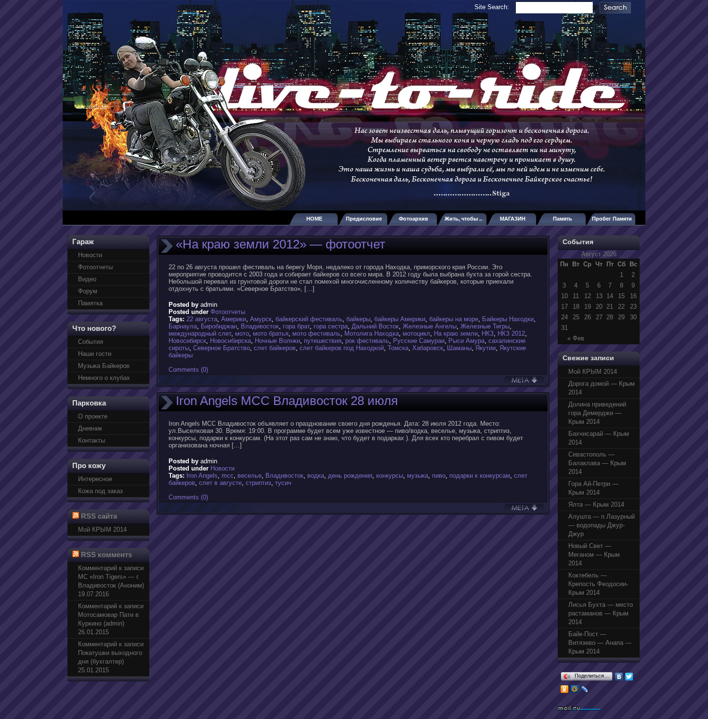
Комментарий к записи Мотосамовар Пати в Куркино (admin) (111, 614)
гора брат (296, 326)
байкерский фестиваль (308, 319)
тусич (283, 482)
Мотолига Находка (371, 333)
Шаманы (459, 348)
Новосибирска (230, 340)
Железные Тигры (485, 326)
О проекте (92, 416)
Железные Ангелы (430, 326)
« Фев (575, 338)
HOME (314, 219)
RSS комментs (106, 554)
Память (562, 219)
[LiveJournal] (585, 689)
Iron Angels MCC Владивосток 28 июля (287, 400)
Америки (233, 319)
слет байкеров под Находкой (342, 348)
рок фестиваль (367, 340)
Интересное (95, 479)
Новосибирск (187, 340)
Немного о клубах (104, 377)
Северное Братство (221, 348)
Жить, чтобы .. (463, 219)
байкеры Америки (399, 319)
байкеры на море (453, 319)
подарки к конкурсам (479, 475)
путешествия (322, 340)
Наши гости (94, 353)
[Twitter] (629, 676)
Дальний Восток (375, 326)
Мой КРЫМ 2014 (102, 529)
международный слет (200, 333)
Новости (90, 255)
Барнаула (183, 326)
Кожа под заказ (100, 491)
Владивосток (260, 326)
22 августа (201, 319)
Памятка (90, 303)
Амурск (261, 319)
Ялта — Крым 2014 (596, 504)
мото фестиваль (316, 333)
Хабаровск (427, 348)
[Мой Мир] (575, 689)
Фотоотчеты (95, 267)
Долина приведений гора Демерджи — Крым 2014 (597, 413)
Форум (87, 291)
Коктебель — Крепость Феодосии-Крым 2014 (598, 584)
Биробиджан (219, 326)
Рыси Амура (466, 340)
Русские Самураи (419, 340)
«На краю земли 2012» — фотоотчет (280, 244)
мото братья (270, 333)
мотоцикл (416, 333)
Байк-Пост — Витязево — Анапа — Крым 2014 (599, 642)
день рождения (350, 475)
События (90, 341)
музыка (417, 475)
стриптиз (258, 482)
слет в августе (220, 482)
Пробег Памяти (612, 219)
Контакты (91, 440)
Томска (398, 348)
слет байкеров (275, 348)
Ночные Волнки (277, 340)
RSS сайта (99, 516)
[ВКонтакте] (619, 676)
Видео (87, 279)
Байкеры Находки (508, 319)
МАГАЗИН (512, 219)
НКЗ (488, 333)
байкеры (358, 319)
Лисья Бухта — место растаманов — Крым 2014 (600, 613)
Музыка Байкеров (104, 365)
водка (315, 475)
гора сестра (331, 326)
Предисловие (364, 219)
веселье (249, 475)
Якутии (485, 348)
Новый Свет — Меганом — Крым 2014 (594, 554)
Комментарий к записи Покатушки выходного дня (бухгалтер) (111, 653)
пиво (439, 475)
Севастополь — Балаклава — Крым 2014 (597, 463)
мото (242, 333)
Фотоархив (413, 219)
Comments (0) (188, 369)
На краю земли (456, 333)
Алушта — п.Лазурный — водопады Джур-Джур (601, 525)
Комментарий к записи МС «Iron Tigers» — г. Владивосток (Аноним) (111, 576)
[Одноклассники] (565, 689)
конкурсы (389, 475)
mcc (228, 475)
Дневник (90, 428)
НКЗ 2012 (511, 333)
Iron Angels (202, 475)
